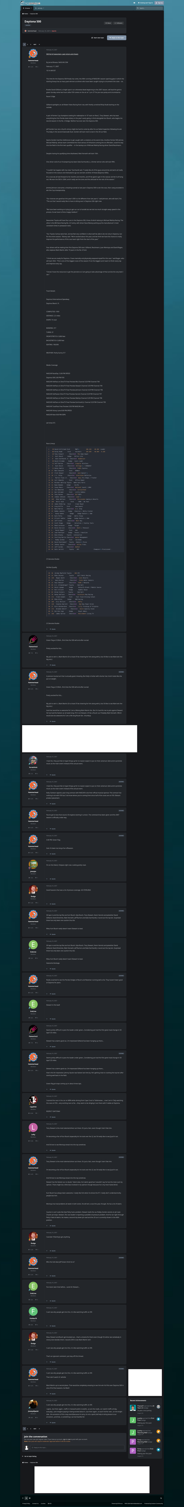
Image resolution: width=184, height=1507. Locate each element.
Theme (113, 1503)
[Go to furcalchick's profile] (33, 760)
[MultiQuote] (47, 629)
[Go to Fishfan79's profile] (33, 1311)
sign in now (66, 1439)
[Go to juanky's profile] (133, 1420)
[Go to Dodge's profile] (33, 889)
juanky (139, 1418)
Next (35, 44)
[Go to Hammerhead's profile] (26, 31)
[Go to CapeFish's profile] (33, 1099)
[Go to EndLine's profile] (33, 944)
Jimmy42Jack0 (33, 1411)
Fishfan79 (33, 1318)
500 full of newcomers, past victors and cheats (62, 54)
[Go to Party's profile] (133, 1442)
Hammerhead (32, 31)
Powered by (153, 1503)
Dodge (33, 896)
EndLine (33, 952)
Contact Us (35, 1503)
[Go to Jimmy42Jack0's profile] (33, 1404)
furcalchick (33, 767)
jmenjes (33, 871)
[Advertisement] (79, 738)
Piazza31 (140, 1406)
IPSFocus (120, 1503)
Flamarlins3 (33, 647)
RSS (50, 1503)
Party (139, 1440)
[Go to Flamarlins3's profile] (33, 639)
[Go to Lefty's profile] (33, 1127)
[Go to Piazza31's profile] (133, 1408)
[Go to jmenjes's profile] (33, 864)
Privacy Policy (26, 1503)
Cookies (43, 1503)
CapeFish (33, 1107)
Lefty (33, 1135)
